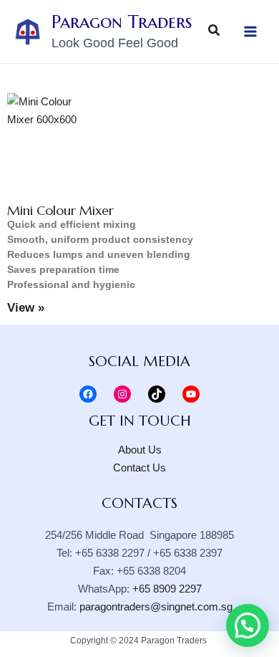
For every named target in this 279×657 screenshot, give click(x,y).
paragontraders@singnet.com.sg (155, 607)
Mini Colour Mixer (60, 210)
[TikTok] (156, 394)
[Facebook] (88, 394)
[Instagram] (122, 394)
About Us (140, 450)
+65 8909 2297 (167, 589)
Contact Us (139, 468)
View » (25, 308)
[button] (247, 625)
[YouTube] (191, 394)
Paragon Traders (122, 21)
